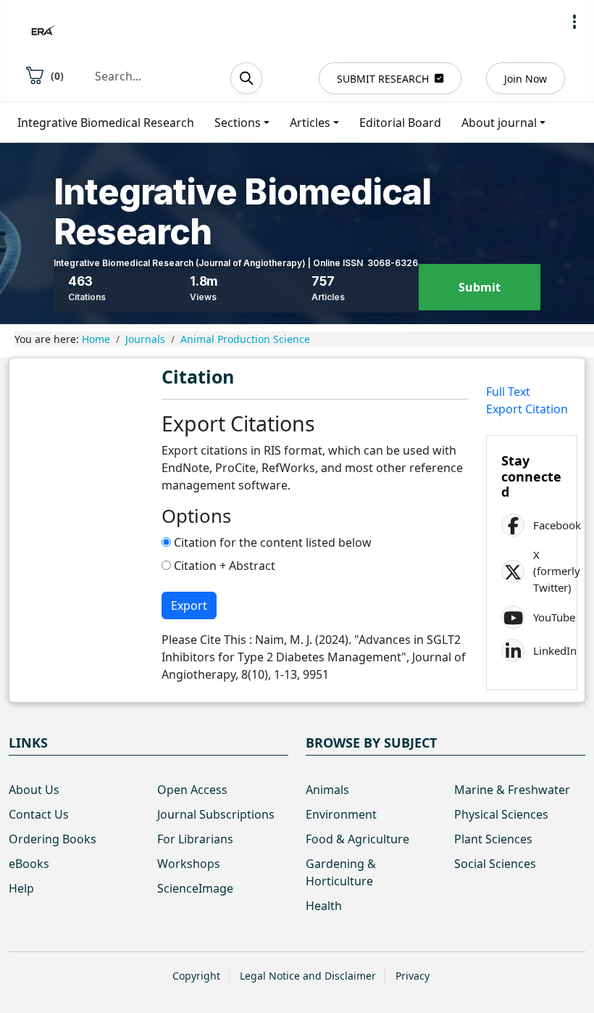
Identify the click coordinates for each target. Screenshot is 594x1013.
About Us (34, 790)
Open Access (192, 790)
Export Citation (527, 409)
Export (189, 605)
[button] (574, 22)
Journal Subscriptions (216, 814)
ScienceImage (195, 888)
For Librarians (195, 839)
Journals (145, 339)
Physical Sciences (501, 814)
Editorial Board (400, 123)
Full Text (508, 392)
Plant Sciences (493, 839)
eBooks (29, 864)
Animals (327, 790)
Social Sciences (495, 864)
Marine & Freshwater (512, 790)
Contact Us (39, 814)
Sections (237, 123)
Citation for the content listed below (271, 542)
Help (21, 888)
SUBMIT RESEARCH (383, 79)
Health (324, 906)
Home (96, 339)
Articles (310, 123)
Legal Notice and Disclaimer (308, 976)
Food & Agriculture (357, 839)
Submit (480, 287)
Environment (341, 814)
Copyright (196, 976)
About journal (499, 123)
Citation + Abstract (223, 566)
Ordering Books (52, 839)
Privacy (413, 976)
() (57, 76)
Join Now (525, 79)
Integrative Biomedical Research (105, 123)
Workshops (188, 864)
